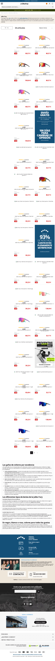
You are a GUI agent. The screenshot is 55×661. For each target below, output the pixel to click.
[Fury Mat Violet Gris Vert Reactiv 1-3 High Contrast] (24, 431)
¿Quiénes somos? (8, 637)
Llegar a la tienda (40, 622)
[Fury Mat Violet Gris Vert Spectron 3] (44, 431)
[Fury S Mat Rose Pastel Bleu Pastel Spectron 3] (45, 266)
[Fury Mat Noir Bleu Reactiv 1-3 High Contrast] (44, 404)
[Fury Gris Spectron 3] (24, 92)
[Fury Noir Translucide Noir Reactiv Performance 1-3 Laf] (24, 64)
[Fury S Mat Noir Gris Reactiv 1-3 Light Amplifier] (24, 377)
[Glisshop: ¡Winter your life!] (24, 4)
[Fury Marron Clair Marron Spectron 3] (45, 92)
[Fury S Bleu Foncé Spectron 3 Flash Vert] (24, 206)
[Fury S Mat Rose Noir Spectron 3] (24, 266)
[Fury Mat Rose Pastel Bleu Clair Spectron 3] (44, 37)
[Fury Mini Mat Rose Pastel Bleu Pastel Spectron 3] (45, 152)
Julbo (10, 18)
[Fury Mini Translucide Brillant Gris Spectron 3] (24, 179)
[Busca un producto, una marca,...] (53, 7)
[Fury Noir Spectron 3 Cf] (44, 179)
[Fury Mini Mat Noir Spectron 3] (24, 152)
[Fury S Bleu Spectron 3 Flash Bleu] (44, 206)
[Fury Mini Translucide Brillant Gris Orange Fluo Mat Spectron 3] (45, 320)
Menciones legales (17, 654)
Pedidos (4, 634)
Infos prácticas (8, 640)
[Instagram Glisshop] (27, 604)
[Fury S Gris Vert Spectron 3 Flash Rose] (24, 232)
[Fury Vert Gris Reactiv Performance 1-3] (44, 293)
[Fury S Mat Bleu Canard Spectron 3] (24, 347)
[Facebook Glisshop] (24, 604)
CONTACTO (18, 574)
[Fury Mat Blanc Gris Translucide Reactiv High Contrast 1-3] (24, 118)
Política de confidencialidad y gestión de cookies (31, 654)
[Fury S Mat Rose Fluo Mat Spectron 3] (24, 404)
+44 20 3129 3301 (39, 574)
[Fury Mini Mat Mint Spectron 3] (44, 377)
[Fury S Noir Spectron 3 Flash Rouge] (24, 293)
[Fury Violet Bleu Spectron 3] (24, 320)
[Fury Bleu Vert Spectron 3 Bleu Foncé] (44, 64)
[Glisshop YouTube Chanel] (31, 604)
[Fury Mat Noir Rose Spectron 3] (24, 37)
